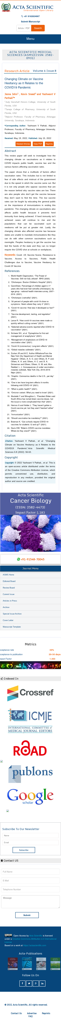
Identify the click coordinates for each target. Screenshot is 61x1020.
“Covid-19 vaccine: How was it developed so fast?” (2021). (32, 309)
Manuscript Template (12, 627)
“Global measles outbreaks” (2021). (26, 349)
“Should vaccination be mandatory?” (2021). (29, 418)
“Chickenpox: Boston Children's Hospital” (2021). (31, 282)
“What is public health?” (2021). (24, 389)
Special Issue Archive (12, 614)
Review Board (9, 588)
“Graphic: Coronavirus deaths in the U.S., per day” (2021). (32, 377)
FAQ (30, 1016)
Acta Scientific (35, 935)
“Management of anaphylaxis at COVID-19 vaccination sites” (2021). (29, 341)
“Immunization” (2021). (20, 414)
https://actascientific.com (34, 945)
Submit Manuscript (30, 21)
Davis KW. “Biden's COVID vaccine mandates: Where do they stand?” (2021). (31, 429)
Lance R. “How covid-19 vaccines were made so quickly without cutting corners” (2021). (31, 322)
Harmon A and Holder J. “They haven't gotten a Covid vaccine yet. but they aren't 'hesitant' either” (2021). (32, 408)
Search (38, 28)
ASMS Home (8, 575)
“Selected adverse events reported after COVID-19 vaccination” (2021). (32, 328)
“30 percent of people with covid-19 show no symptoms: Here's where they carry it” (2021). (30, 303)
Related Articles (23, 143)
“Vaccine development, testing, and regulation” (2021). (31, 315)
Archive (6, 607)
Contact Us (16, 1013)
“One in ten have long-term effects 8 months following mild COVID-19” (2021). (30, 384)
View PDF (38, 143)
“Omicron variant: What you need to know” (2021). (32, 392)
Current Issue (8, 594)
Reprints (49, 143)
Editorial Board (9, 581)
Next (58, 522)
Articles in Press (10, 601)
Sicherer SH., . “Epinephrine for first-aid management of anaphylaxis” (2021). (29, 334)
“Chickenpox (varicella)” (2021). (24, 297)
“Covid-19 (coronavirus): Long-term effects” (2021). (32, 346)
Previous (3, 522)
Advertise (32, 1013)
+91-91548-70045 (32, 559)
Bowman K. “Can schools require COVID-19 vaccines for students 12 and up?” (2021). (29, 423)
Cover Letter (8, 620)
